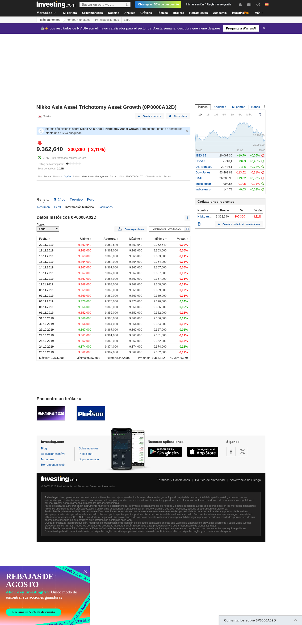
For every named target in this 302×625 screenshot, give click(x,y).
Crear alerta (181, 116)
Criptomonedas (92, 13)
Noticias (113, 13)
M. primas (238, 107)
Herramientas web (53, 464)
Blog (44, 448)
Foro (91, 199)
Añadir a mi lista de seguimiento (241, 224)
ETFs (127, 19)
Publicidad (85, 454)
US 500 (200, 161)
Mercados (44, 13)
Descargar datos (134, 229)
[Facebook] (231, 451)
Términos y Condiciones (173, 480)
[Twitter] (242, 451)
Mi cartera (70, 13)
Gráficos (146, 13)
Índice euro (203, 189)
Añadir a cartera (152, 116)
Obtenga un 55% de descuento (158, 4)
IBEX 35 (201, 155)
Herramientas (198, 13)
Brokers (178, 13)
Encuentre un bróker (57, 398)
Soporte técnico (89, 459)
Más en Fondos (50, 19)
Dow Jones (203, 172)
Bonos (255, 107)
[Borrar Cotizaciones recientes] (199, 222)
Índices (203, 107)
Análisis (129, 13)
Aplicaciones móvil (53, 454)
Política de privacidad (210, 480)
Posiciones (105, 207)
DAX (199, 178)
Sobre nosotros (88, 448)
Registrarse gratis (219, 4)
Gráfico (60, 199)
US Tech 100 (204, 167)
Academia (220, 13)
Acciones (220, 107)
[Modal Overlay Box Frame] (45, 595)
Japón (67, 176)
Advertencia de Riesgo (245, 480)
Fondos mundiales (78, 19)
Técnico (162, 13)
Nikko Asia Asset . (209, 216)
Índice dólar (203, 183)
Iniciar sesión (195, 4)
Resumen (43, 207)
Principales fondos (107, 19)
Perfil (57, 207)
